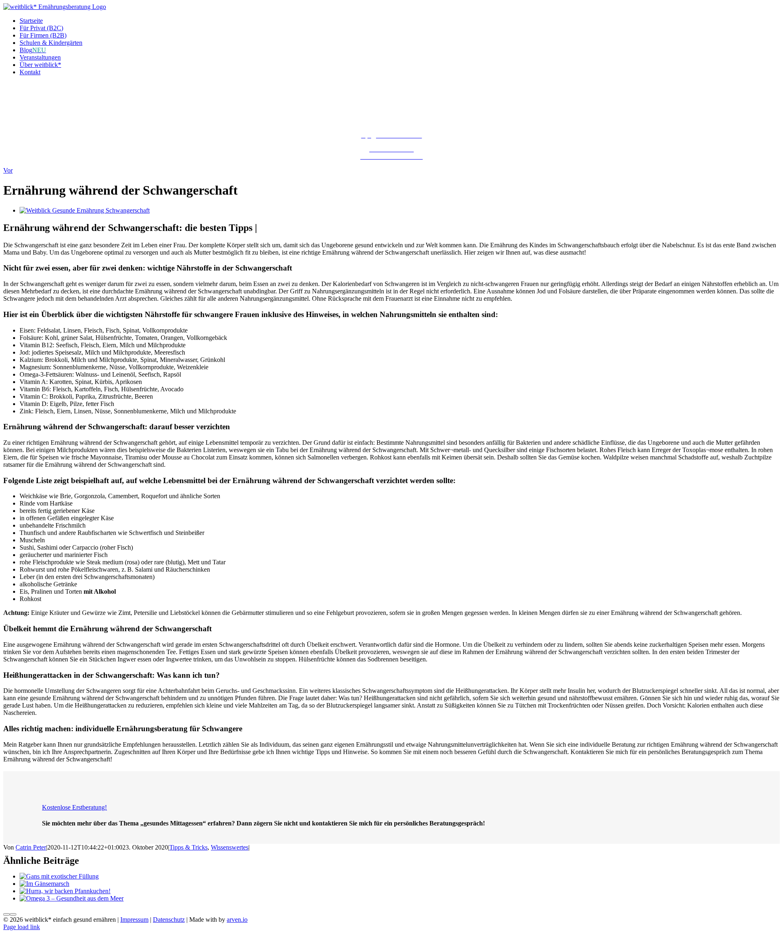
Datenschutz (169, 919)
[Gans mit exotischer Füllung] (59, 876)
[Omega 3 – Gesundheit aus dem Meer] (72, 898)
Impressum (134, 919)
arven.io (237, 919)
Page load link (21, 926)
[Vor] (13, 914)
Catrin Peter (30, 847)
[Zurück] (6, 914)
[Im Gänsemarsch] (44, 883)
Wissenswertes (229, 847)
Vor (8, 170)
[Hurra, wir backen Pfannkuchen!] (65, 890)
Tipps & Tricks (188, 847)
